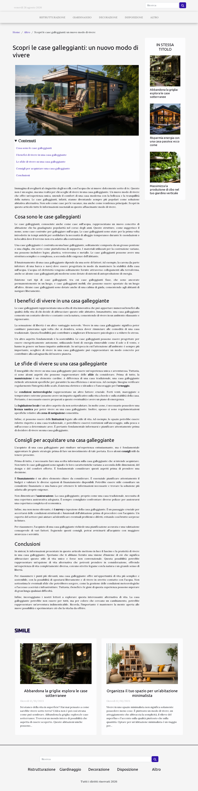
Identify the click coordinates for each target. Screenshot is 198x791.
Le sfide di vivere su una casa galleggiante (40, 161)
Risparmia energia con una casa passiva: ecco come (164, 141)
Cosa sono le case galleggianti (34, 148)
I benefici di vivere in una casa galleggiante (41, 154)
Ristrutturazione (52, 17)
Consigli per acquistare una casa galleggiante (43, 168)
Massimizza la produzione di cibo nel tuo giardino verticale (164, 189)
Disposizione (134, 17)
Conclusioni (23, 175)
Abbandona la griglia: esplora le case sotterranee (164, 93)
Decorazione (108, 17)
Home (16, 32)
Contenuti (27, 140)
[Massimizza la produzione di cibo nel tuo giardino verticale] (165, 166)
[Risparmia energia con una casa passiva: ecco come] (165, 118)
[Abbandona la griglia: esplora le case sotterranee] (165, 70)
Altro (154, 17)
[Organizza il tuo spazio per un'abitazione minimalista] (142, 663)
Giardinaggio (82, 17)
